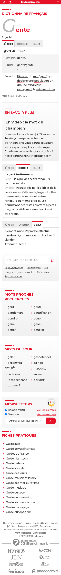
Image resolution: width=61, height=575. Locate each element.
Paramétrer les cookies (35, 529)
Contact (12, 526)
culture (50, 89)
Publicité (54, 523)
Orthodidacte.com (39, 155)
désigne (22, 80)
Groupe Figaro (39, 533)
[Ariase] (16, 571)
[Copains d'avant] (16, 564)
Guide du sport (15, 492)
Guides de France (17, 453)
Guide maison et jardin (21, 478)
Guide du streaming (19, 497)
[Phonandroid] (44, 571)
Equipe (27, 523)
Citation (36, 43)
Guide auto (13, 443)
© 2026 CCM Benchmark (30, 536)
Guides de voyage (17, 507)
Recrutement (46, 526)
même (40, 89)
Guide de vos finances (20, 448)
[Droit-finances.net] (44, 557)
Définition (8, 168)
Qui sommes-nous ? (12, 523)
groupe (22, 85)
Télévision (13, 414)
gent (43, 76)
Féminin (22, 76)
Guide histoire (15, 463)
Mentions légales (23, 533)
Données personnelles (13, 529)
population (41, 80)
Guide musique (16, 487)
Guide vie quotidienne (20, 502)
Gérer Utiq (53, 529)
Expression (22, 43)
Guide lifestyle (15, 468)
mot (36, 76)
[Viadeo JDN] (44, 564)
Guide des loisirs (16, 473)
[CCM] (44, 551)
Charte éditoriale (40, 523)
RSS (36, 526)
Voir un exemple (46, 409)
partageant (24, 89)
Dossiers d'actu (16, 409)
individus (36, 85)
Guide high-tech (17, 458)
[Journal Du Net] (16, 557)
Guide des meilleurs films (22, 483)
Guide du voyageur (18, 512)
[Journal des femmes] (16, 551)
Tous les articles (25, 526)
